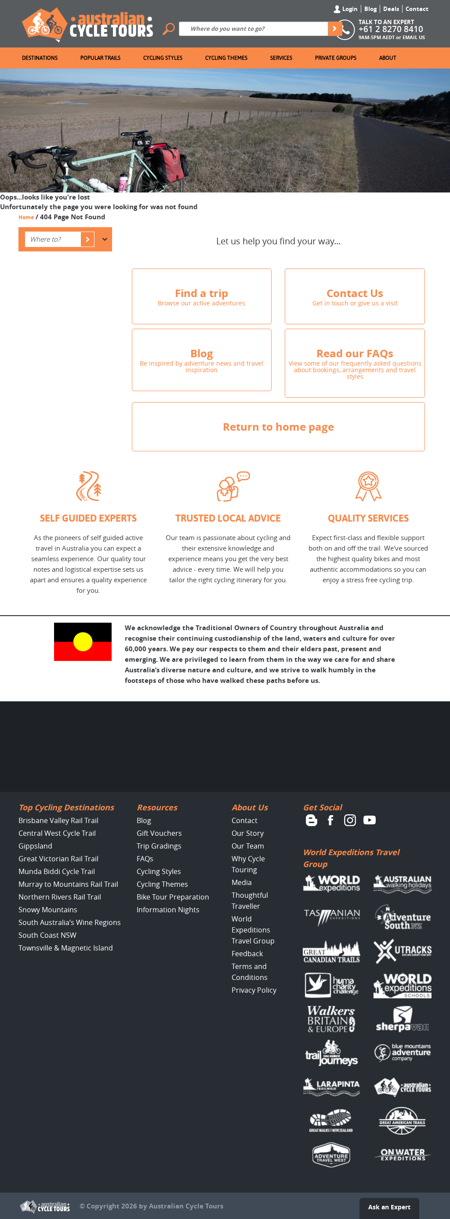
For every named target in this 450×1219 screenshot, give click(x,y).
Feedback (247, 953)
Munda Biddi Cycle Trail (56, 871)
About (387, 58)
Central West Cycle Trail (57, 833)
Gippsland (35, 846)
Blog (370, 9)
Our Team (248, 846)
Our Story (248, 833)
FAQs (145, 858)
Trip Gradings (159, 846)
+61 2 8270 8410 (391, 29)
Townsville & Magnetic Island (65, 948)
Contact (417, 9)
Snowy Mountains (47, 909)
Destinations (40, 58)
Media (242, 882)
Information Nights (168, 909)
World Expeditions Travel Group (253, 930)
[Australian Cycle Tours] (87, 23)
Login (349, 9)
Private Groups (335, 58)
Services (281, 58)
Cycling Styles (162, 58)
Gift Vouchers (159, 833)
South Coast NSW (47, 935)
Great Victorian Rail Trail (58, 858)
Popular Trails (100, 58)
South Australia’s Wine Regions (69, 922)
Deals (391, 9)
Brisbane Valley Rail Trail (58, 820)
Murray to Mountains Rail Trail (68, 884)
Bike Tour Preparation (173, 897)
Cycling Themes (226, 58)
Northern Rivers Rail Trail (59, 897)
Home (26, 217)
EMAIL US (414, 37)
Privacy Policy (254, 990)
